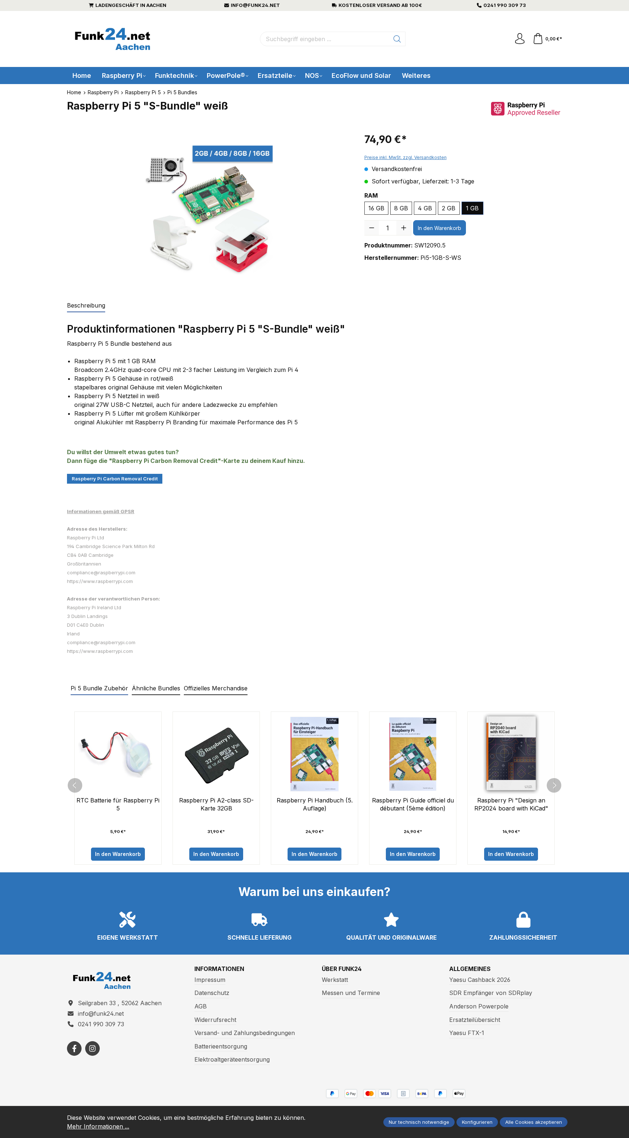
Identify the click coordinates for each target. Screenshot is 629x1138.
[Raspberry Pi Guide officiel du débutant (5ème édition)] (412, 754)
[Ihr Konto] (519, 39)
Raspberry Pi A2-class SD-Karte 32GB (216, 804)
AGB (200, 1006)
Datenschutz (211, 992)
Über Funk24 (342, 969)
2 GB (448, 208)
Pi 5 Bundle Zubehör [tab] (99, 688)
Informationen (219, 969)
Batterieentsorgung (220, 1046)
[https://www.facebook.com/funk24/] (74, 1048)
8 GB (401, 208)
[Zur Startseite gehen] (112, 39)
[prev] (75, 785)
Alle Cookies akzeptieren (533, 1122)
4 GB (425, 208)
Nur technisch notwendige (419, 1122)
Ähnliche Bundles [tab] (156, 688)
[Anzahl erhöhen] (403, 228)
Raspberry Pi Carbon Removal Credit (115, 478)
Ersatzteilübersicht (474, 1019)
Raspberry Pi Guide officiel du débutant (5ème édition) (413, 804)
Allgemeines (470, 969)
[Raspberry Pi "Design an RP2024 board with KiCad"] (511, 754)
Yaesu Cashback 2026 (479, 979)
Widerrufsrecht (215, 1019)
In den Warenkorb (439, 228)
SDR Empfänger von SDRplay (490, 992)
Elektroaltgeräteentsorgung (232, 1059)
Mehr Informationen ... (98, 1126)
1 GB (472, 208)
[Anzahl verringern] (371, 228)
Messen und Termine (351, 992)
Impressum (209, 979)
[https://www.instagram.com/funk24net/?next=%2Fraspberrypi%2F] (92, 1048)
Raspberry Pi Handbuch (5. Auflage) (315, 804)
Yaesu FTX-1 (466, 1032)
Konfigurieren (477, 1122)
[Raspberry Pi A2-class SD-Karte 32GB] (216, 754)
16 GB (376, 208)
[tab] (86, 305)
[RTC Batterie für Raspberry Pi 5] (118, 754)
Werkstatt (335, 979)
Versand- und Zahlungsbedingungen (244, 1032)
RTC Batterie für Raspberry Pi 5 (117, 804)
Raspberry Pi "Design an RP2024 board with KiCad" (511, 804)
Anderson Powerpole (479, 1006)
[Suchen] (397, 39)
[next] (554, 785)
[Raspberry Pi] (525, 108)
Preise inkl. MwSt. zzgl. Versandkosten (405, 157)
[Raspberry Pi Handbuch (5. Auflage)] (314, 754)
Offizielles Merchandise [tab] (216, 688)
